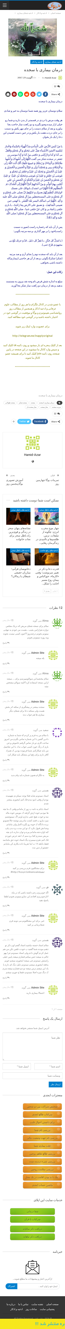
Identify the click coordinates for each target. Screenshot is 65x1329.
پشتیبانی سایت (47, 1309)
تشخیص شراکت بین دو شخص (42, 1106)
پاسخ (5, 642)
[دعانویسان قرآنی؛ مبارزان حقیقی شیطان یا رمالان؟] (18, 556)
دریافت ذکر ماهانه (32, 1236)
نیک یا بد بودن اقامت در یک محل (41, 1177)
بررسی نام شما (42, 1130)
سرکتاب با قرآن (32, 1219)
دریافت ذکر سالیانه (32, 1229)
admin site (37, 652)
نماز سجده (44, 407)
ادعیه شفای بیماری (53, 62)
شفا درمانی (32, 1211)
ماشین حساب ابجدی (42, 1185)
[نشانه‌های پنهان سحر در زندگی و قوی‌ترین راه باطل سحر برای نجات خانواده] (18, 516)
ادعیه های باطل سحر (49, 510)
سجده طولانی (10, 403)
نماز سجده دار (32, 407)
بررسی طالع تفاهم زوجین (42, 1153)
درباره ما (11, 1304)
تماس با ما (23, 1304)
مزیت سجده (56, 407)
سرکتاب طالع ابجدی (42, 1114)
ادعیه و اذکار (37, 62)
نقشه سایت (37, 1304)
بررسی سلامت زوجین (42, 1169)
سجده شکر (23, 403)
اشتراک (11, 1286)
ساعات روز (31, 1309)
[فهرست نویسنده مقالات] (32, 443)
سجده (33, 403)
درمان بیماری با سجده (46, 403)
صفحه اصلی (52, 1304)
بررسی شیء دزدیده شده (42, 1161)
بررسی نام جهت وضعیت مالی (42, 1138)
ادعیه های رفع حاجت (49, 550)
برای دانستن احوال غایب (42, 1122)
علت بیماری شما (42, 1146)
